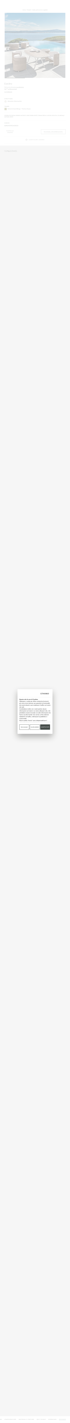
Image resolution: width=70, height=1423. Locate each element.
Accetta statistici (35, 727)
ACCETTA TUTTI (45, 727)
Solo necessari (24, 727)
